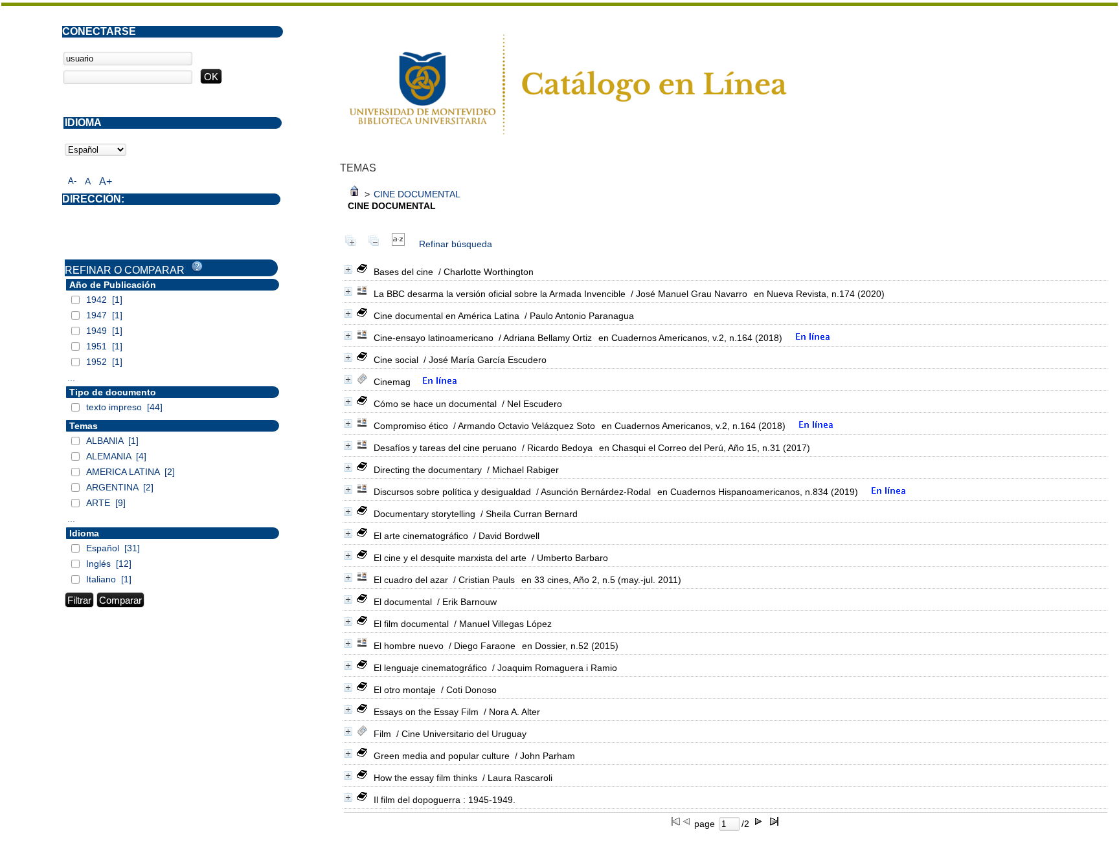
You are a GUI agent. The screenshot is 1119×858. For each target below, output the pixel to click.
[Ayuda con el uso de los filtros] (197, 266)
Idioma (84, 533)
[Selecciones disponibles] (398, 244)
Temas (83, 426)
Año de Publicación (112, 285)
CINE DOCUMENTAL (417, 194)
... (71, 377)
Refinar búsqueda (455, 244)
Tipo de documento (112, 392)
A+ (105, 181)
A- (72, 181)
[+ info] (348, 269)
